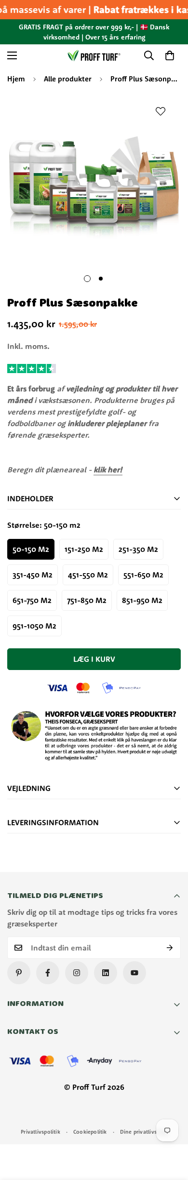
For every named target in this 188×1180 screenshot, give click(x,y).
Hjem (16, 78)
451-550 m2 (88, 574)
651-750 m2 (32, 600)
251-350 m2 (138, 549)
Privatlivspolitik (40, 1131)
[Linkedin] (105, 972)
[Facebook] (47, 972)
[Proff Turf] (94, 55)
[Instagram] (76, 972)
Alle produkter (68, 78)
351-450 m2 (33, 574)
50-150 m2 (31, 549)
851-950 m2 (142, 600)
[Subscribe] (170, 948)
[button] (170, 55)
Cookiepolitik (90, 1131)
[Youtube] (134, 972)
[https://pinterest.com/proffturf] (18, 972)
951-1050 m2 (34, 625)
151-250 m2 (84, 549)
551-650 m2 (143, 574)
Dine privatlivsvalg (143, 1131)
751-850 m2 (87, 600)
